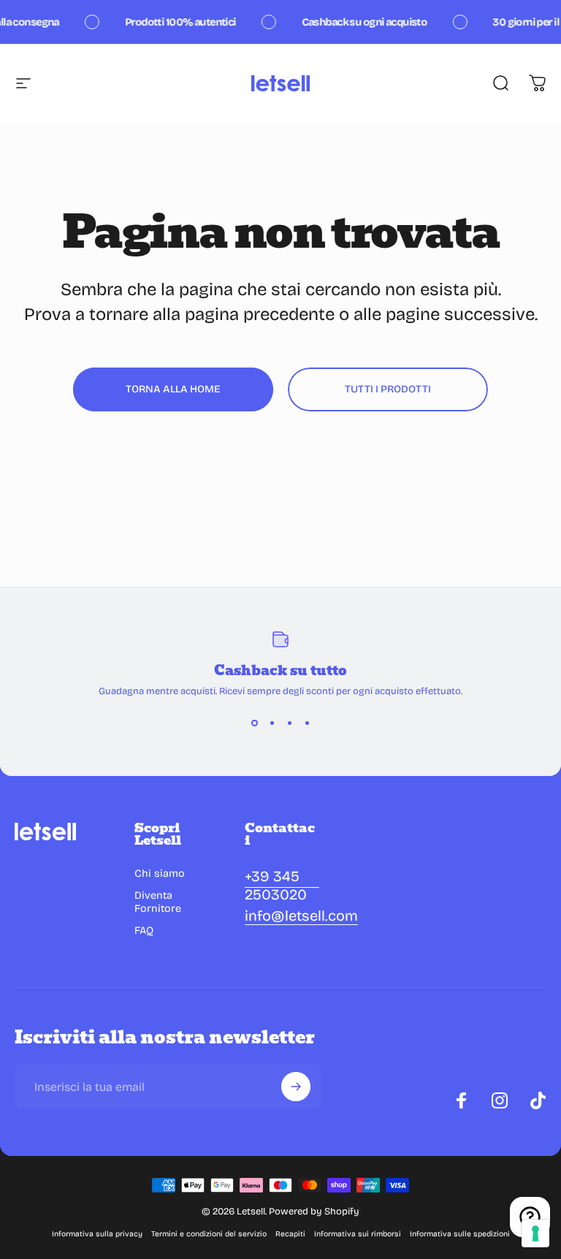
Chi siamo (159, 873)
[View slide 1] (254, 723)
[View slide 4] (307, 723)
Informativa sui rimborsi (357, 1234)
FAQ (143, 930)
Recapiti (290, 1234)
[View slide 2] (271, 723)
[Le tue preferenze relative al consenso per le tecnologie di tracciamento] (535, 1233)
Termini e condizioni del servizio (209, 1234)
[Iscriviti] (295, 1086)
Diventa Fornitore (157, 902)
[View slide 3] (289, 723)
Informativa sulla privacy (97, 1234)
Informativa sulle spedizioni (460, 1234)
